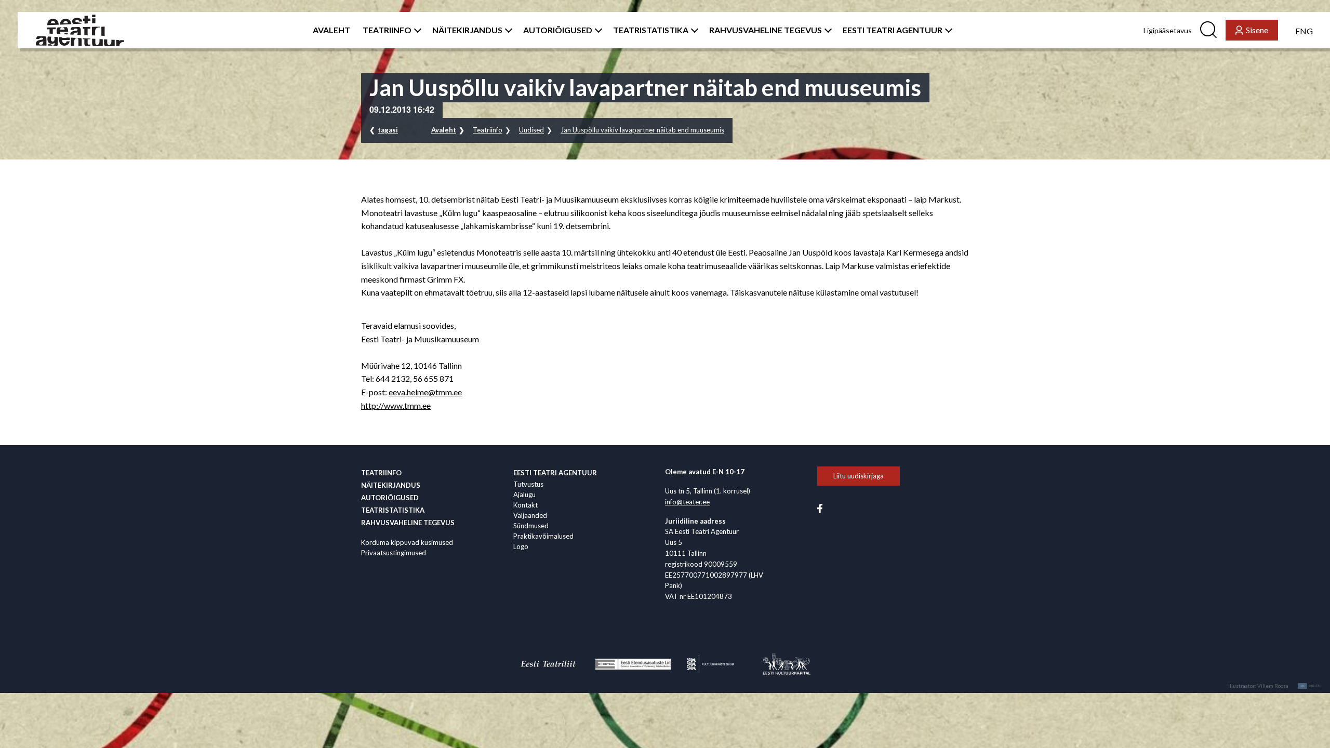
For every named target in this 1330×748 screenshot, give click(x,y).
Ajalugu (524, 494)
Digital (1311, 685)
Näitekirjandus (390, 485)
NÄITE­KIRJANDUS (467, 30)
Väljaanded (530, 515)
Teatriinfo (487, 130)
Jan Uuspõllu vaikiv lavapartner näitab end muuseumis (642, 130)
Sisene (1257, 30)
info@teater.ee (687, 502)
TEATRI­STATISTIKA (650, 30)
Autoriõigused (390, 497)
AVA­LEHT (331, 30)
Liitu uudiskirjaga (858, 476)
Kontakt (525, 505)
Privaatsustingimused (393, 553)
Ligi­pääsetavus (1167, 30)
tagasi (388, 130)
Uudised (531, 130)
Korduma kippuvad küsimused (407, 542)
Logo (520, 546)
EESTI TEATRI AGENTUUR (892, 30)
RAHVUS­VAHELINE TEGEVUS (765, 30)
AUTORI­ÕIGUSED (557, 30)
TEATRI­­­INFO (387, 30)
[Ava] (415, 30)
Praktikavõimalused (543, 536)
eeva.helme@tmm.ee (425, 392)
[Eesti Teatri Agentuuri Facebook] (819, 507)
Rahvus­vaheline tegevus (408, 522)
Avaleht (443, 130)
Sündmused (531, 526)
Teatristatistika (392, 510)
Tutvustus (528, 484)
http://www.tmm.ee (396, 405)
